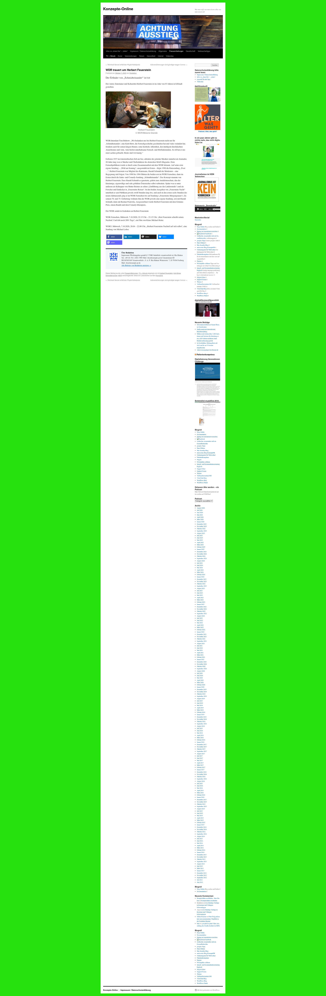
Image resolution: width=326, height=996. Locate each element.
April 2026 (200, 517)
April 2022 (200, 625)
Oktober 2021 (201, 639)
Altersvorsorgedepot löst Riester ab (207, 350)
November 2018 (202, 719)
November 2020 (202, 664)
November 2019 (202, 692)
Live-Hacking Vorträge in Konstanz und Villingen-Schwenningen (208, 905)
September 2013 (202, 861)
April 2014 (200, 845)
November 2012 (202, 875)
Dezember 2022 (201, 607)
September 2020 (202, 669)
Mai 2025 (200, 540)
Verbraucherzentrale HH (204, 284)
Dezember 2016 (201, 772)
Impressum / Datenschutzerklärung (143, 51)
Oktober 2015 (201, 804)
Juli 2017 (199, 756)
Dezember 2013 (201, 855)
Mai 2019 (200, 705)
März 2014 (200, 848)
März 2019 (200, 710)
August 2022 (201, 616)
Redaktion (133, 73)
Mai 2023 (200, 595)
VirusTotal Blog (202, 289)
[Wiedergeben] (198, 209)
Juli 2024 (199, 563)
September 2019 (202, 696)
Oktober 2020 (201, 666)
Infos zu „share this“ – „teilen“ (117, 51)
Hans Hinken (201, 243)
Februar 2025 (201, 547)
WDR (120, 275)
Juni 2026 (200, 512)
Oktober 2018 (201, 721)
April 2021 (200, 653)
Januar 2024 (200, 577)
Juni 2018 (200, 731)
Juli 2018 (199, 728)
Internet (160, 56)
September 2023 (202, 586)
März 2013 (200, 868)
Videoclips (170, 56)
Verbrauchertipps (204, 51)
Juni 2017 (200, 758)
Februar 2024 (201, 574)
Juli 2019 (199, 701)
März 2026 (200, 519)
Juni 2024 (200, 565)
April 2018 (200, 735)
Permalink (159, 275)
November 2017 (202, 747)
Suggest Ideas (201, 277)
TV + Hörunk (110, 56)
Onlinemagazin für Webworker (206, 250)
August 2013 (201, 864)
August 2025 (201, 533)
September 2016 (202, 779)
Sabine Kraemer (202, 917)
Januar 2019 (200, 714)
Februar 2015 (201, 822)
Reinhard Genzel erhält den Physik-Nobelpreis (123, 65)
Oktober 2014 (201, 832)
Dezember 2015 (201, 799)
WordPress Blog (202, 293)
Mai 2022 (200, 623)
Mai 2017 (200, 760)
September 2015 (202, 806)
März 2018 (200, 737)
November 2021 (202, 636)
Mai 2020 (200, 678)
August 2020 (201, 671)
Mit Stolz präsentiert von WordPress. (208, 990)
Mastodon (198, 220)
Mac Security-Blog (202, 245)
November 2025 (202, 526)
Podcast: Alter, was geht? (207, 131)
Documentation (201, 229)
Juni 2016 (200, 786)
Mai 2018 (200, 733)
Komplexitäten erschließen (209, 900)
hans (198, 923)
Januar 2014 (200, 852)
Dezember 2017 (201, 744)
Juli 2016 (199, 783)
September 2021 (202, 641)
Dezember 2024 (201, 551)
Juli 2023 (199, 591)
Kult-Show (177, 273)
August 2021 (201, 643)
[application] (207, 209)
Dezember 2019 (201, 689)
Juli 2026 (199, 510)
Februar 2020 (201, 685)
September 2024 (202, 558)
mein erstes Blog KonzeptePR (206, 247)
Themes (199, 282)
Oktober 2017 (201, 749)
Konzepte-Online (118, 8)
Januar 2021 (200, 659)
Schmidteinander (111, 275)
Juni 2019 (200, 703)
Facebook (208, 234)
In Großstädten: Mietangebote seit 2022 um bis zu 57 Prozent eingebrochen (207, 345)
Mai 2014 (200, 843)
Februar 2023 (201, 602)
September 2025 (202, 531)
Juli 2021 (199, 646)
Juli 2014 (199, 838)
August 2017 (201, 754)
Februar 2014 (201, 850)
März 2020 (200, 682)
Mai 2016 (200, 788)
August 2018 (201, 726)
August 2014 (201, 836)
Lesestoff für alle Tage (203, 79)
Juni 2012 (200, 882)
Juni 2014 (200, 841)
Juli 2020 (199, 673)
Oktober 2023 (201, 584)
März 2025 (200, 545)
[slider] (216, 209)
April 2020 (200, 680)
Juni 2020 (200, 675)
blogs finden (200, 227)
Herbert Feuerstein (166, 273)
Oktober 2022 (201, 611)
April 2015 (200, 818)
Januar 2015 (200, 825)
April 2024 (200, 570)
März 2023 (200, 600)
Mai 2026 (200, 515)
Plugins (199, 261)
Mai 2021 (200, 650)
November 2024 (202, 554)
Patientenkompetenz (203, 254)
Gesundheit (151, 56)
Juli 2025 (199, 535)
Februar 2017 (201, 767)
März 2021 (200, 655)
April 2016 (200, 790)
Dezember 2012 (201, 873)
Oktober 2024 (201, 556)
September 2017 (202, 751)
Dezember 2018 (201, 717)
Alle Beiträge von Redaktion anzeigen (136, 265)
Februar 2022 (201, 630)
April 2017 (200, 763)
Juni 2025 (200, 538)
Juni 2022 (200, 620)
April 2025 (200, 542)
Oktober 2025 (201, 529)
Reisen (141, 56)
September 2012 (202, 877)
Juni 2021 (200, 648)
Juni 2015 (200, 813)
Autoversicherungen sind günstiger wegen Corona (168, 65)
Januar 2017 (200, 770)
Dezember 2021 (201, 634)
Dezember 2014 (201, 827)
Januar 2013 (200, 871)
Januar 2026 (200, 522)
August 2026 (201, 508)
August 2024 (201, 561)
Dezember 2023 (201, 579)
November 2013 (202, 857)
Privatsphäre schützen (203, 263)
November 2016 (202, 774)
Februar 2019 (201, 712)
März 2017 (200, 765)
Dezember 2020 (201, 662)
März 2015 (200, 820)
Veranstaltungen (131, 56)
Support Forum (201, 279)
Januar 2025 (200, 549)
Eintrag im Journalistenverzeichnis (207, 231)
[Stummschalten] (213, 209)
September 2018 (202, 724)
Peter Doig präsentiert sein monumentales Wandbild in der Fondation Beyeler (208, 919)
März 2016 (200, 793)
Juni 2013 (200, 866)
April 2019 (200, 708)
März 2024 (200, 572)
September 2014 (202, 834)
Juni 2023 (200, 593)
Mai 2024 (200, 568)
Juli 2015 (199, 811)
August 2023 (201, 588)
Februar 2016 (201, 795)
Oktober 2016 (201, 776)
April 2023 (200, 597)
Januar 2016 (200, 797)
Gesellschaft (190, 51)
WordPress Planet (202, 296)
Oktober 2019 (201, 694)
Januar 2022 (200, 632)
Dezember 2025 (201, 524)
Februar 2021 (201, 657)
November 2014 (202, 829)
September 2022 (202, 613)
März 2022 (200, 627)
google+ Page (201, 240)
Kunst (120, 56)
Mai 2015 (200, 816)
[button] (114, 237)
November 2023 (202, 581)
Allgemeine (163, 51)
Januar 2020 (200, 687)
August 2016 (201, 781)
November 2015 (202, 802)
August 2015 (201, 809)
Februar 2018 (201, 740)
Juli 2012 (199, 880)
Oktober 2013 (201, 859)
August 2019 (201, 698)
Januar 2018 (200, 742)
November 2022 (202, 609)
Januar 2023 (200, 604)
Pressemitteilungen (176, 51)
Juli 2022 (199, 618)
